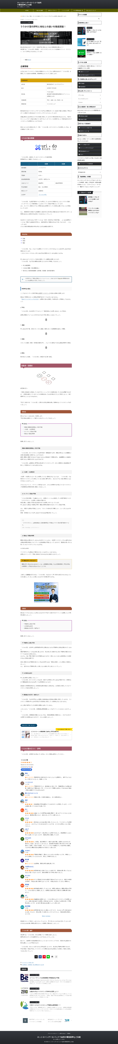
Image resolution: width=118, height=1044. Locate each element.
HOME (26, 10)
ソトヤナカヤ (29, 782)
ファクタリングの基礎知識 (86, 163)
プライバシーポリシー (52, 1033)
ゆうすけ (27, 875)
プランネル (81, 95)
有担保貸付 (82, 86)
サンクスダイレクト (83, 98)
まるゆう (27, 850)
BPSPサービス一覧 (84, 131)
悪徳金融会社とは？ (85, 151)
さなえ (27, 818)
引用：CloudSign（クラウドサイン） (31, 527)
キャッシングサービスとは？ (87, 148)
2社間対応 (24, 964)
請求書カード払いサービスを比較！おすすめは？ (93, 199)
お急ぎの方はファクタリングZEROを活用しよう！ (44, 991)
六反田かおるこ (29, 866)
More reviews (46, 916)
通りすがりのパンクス (31, 793)
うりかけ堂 (24, 760)
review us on (25, 769)
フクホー (80, 102)
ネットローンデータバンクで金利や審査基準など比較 (59, 1037)
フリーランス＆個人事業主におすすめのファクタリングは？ (93, 210)
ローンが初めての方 (85, 144)
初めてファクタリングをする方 (30, 299)
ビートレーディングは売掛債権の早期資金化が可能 (44, 978)
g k (26, 895)
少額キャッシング (84, 71)
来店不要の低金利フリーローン (87, 75)
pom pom (28, 838)
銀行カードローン (52, 10)
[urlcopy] (56, 956)
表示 (29, 59)
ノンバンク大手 (65, 10)
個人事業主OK (36, 964)
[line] (48, 956)
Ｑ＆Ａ (81, 154)
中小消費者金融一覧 (78, 10)
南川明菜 (27, 906)
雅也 (26, 773)
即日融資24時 (81, 172)
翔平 (26, 800)
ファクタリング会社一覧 (27, 962)
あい (26, 809)
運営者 (68, 1033)
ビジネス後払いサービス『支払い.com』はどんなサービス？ (94, 43)
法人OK (42, 964)
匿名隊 (27, 859)
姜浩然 (27, 884)
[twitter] (36, 956)
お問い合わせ (62, 1033)
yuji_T (27, 829)
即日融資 (82, 83)
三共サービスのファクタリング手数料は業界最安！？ (45, 1005)
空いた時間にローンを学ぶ (59, 1039)
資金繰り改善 (83, 119)
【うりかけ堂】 (42, 194)
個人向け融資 (40, 10)
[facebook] (40, 956)
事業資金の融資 (83, 116)
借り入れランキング (91, 10)
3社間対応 (30, 964)
